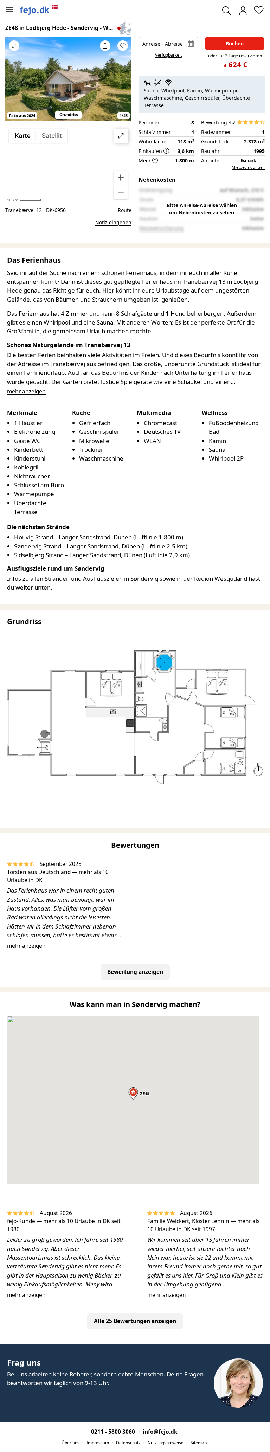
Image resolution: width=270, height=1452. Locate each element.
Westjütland (230, 578)
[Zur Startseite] (39, 9)
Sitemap (199, 1443)
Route (124, 210)
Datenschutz (128, 1443)
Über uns (70, 1443)
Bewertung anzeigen (135, 972)
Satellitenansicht (69, 164)
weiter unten (33, 587)
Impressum (97, 1443)
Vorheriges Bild (14, 83)
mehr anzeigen (26, 946)
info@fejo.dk (160, 1431)
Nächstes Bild (122, 83)
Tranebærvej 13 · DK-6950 (35, 210)
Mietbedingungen (248, 167)
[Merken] (122, 45)
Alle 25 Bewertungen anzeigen (135, 1321)
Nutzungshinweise (166, 1443)
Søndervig (144, 578)
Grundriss (68, 114)
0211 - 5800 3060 (113, 1431)
